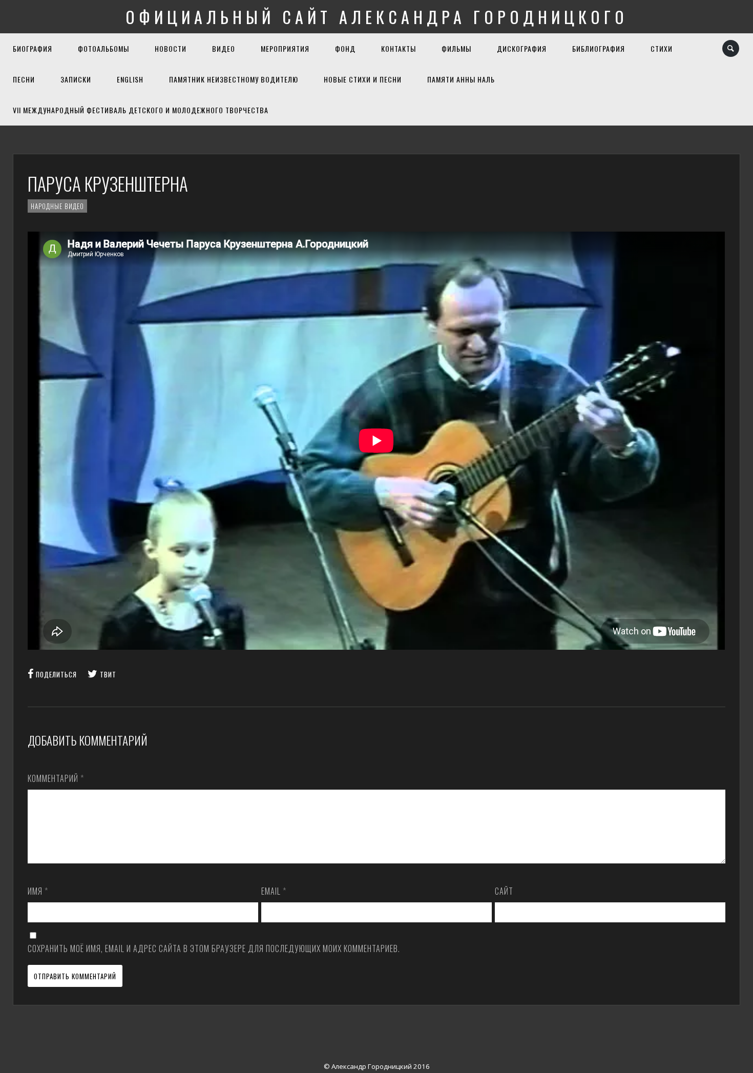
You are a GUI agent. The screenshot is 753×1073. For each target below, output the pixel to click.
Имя (38, 891)
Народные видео (57, 206)
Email (273, 891)
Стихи (662, 48)
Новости (170, 48)
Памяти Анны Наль (461, 79)
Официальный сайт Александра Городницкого (377, 17)
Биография (32, 48)
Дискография (522, 48)
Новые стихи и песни (363, 79)
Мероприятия (285, 48)
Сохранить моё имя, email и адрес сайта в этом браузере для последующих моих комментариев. (214, 948)
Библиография (598, 48)
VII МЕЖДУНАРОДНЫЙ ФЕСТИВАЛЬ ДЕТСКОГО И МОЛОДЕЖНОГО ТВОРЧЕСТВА (140, 110)
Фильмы (456, 48)
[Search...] (731, 48)
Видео (223, 48)
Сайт (504, 891)
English (130, 79)
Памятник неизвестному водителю (233, 79)
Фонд (345, 48)
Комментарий (56, 778)
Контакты (398, 48)
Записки (75, 79)
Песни (24, 79)
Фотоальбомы (103, 48)
